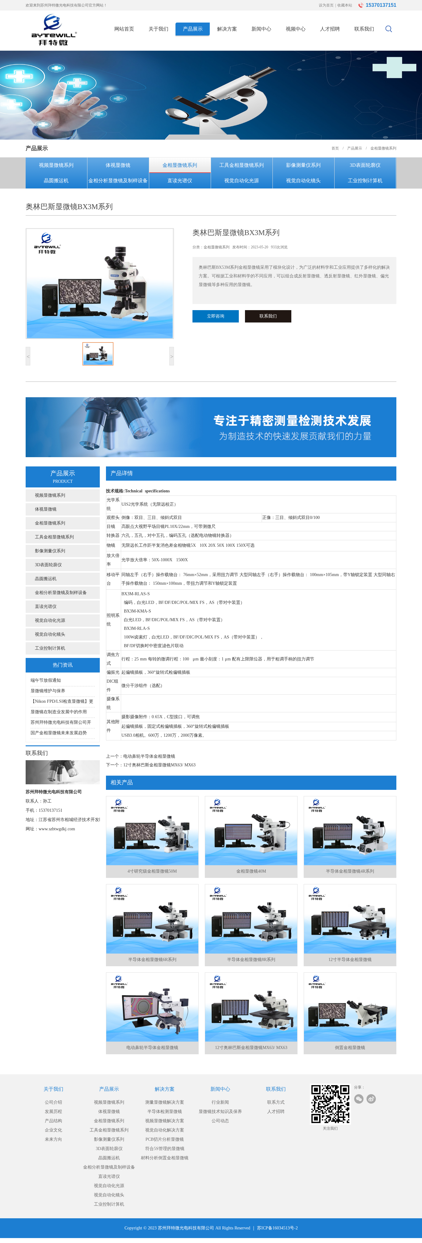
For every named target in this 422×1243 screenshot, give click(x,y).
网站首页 (124, 29)
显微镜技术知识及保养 (220, 1111)
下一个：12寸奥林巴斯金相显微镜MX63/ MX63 (151, 765)
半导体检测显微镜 (164, 1111)
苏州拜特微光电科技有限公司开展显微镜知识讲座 (61, 724)
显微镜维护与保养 (48, 691)
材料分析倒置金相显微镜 (164, 1158)
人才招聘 (330, 29)
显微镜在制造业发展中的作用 (59, 712)
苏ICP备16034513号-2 (277, 1228)
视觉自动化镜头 (303, 180)
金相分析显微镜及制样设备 (118, 180)
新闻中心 (261, 29)
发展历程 (53, 1111)
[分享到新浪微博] (371, 1099)
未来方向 (53, 1139)
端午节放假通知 (46, 680)
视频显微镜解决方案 (164, 1121)
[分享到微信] (359, 1099)
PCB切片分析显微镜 (165, 1139)
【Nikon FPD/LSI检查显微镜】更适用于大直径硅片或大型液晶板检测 (62, 703)
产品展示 (193, 29)
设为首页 (326, 5)
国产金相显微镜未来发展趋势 (59, 733)
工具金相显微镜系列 (241, 165)
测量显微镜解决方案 (164, 1102)
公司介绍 (53, 1102)
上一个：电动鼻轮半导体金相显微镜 (140, 756)
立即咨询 (215, 316)
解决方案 (227, 29)
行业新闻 (220, 1102)
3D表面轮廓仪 (365, 165)
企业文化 (53, 1130)
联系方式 (276, 1102)
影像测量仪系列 (303, 165)
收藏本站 (344, 5)
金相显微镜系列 (179, 165)
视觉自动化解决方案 (164, 1130)
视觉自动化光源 (241, 180)
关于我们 (158, 29)
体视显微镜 (118, 165)
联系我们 (364, 29)
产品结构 (53, 1121)
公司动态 (220, 1121)
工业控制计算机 (365, 180)
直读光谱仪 (179, 180)
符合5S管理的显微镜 (164, 1148)
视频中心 (296, 29)
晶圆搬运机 (56, 180)
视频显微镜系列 (56, 165)
